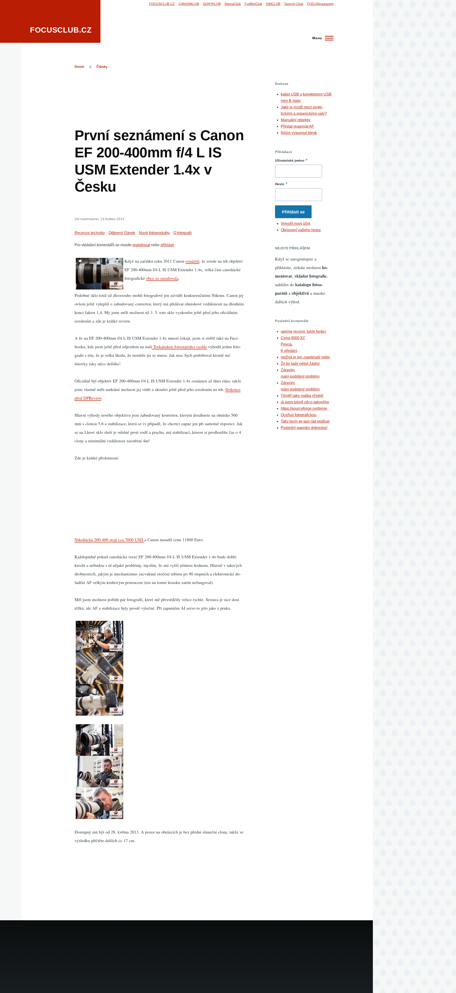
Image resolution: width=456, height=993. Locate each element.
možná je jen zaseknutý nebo (305, 357)
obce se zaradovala (162, 278)
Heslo (279, 184)
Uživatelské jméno (289, 160)
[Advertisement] (161, 92)
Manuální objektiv (295, 120)
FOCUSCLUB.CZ (61, 30)
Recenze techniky (90, 233)
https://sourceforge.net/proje (304, 408)
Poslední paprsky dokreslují (304, 428)
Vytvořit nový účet (295, 224)
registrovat (141, 245)
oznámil (192, 261)
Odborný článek (122, 233)
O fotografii (182, 233)
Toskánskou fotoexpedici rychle (179, 346)
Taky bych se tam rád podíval (305, 421)
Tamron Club (293, 4)
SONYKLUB (212, 4)
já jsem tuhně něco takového (305, 402)
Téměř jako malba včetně (302, 396)
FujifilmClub (253, 4)
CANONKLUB (189, 4)
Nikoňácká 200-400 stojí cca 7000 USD (109, 539)
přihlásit (167, 245)
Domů (79, 66)
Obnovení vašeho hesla (301, 230)
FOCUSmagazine (320, 4)
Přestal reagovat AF (297, 126)
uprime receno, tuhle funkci (303, 331)
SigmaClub (232, 4)
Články (102, 66)
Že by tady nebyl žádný (300, 364)
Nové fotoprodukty (154, 233)
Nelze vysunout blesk (299, 133)
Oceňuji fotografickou (298, 415)
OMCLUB (273, 4)
